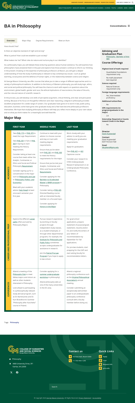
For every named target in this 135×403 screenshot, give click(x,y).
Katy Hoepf (23, 190)
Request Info (107, 364)
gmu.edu (106, 368)
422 (81, 151)
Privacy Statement (85, 398)
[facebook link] (17, 372)
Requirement (27, 166)
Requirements (45, 172)
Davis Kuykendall (109, 134)
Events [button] (131, 8)
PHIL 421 (74, 151)
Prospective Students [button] (107, 2)
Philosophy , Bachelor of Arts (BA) (117, 57)
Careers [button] (120, 8)
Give (118, 2)
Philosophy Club (19, 274)
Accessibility (97, 398)
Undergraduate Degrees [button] (95, 8)
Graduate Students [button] (77, 2)
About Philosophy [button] (65, 8)
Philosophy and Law (27, 177)
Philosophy (14, 322)
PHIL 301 (20, 141)
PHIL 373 (30, 133)
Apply (121, 2)
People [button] (113, 8)
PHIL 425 (57, 190)
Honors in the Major (48, 206)
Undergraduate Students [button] (92, 2)
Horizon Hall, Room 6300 (82, 357)
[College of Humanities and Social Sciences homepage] (28, 348)
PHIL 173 (20, 133)
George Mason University (55, 398)
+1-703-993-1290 (79, 361)
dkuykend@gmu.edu (110, 147)
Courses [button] (107, 8)
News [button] (126, 8)
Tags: (6, 322)
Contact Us (127, 2)
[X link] (11, 372)
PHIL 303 (58, 152)
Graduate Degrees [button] (79, 8)
